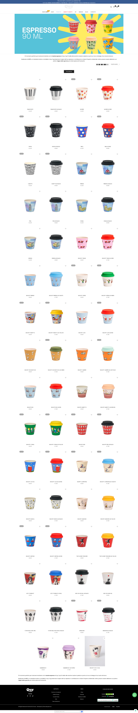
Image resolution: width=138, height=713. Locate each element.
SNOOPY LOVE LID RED (107, 332)
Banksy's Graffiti (82, 696)
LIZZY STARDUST (30, 593)
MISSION (81, 12)
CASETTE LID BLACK (56, 184)
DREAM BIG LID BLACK (108, 630)
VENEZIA (30, 258)
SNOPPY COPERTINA (82, 481)
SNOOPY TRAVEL (82, 258)
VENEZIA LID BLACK (56, 258)
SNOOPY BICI (30, 407)
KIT (75, 12)
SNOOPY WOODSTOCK (30, 370)
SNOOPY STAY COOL (95, 668)
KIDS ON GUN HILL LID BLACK (82, 593)
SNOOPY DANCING (81, 519)
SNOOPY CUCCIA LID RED (56, 481)
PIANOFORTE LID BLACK (56, 109)
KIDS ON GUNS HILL (107, 593)
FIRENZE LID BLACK (108, 184)
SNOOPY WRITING (30, 556)
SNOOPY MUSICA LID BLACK (56, 519)
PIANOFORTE (30, 109)
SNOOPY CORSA (30, 444)
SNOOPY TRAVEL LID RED (108, 258)
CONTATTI (93, 12)
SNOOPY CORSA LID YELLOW (56, 444)
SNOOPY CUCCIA (30, 481)
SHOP (52, 12)
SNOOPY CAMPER (82, 370)
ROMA (81, 221)
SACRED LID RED (108, 109)
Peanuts (82, 694)
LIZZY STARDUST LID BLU (56, 593)
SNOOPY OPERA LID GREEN (108, 295)
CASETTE (30, 184)
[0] (114, 7)
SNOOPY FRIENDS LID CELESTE (56, 295)
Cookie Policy (56, 696)
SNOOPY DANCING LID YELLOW (107, 519)
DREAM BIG (82, 630)
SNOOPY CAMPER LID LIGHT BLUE (108, 370)
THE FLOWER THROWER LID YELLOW (107, 556)
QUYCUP (32, 706)
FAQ (56, 699)
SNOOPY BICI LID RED (56, 407)
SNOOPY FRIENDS (30, 295)
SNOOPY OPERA (82, 295)
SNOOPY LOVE (81, 332)
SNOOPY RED (82, 444)
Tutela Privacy (56, 694)
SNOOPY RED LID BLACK (107, 444)
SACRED (82, 109)
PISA (30, 221)
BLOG (86, 12)
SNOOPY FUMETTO (30, 332)
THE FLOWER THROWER (81, 556)
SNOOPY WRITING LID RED (56, 556)
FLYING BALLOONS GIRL (30, 630)
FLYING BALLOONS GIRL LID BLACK (56, 630)
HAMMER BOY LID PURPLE (69, 668)
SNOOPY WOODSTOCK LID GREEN (56, 370)
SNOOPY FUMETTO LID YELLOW (56, 332)
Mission (82, 699)
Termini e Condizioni (56, 692)
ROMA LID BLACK (108, 221)
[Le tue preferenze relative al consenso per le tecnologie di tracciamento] (135, 710)
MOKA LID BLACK (56, 146)
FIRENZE (82, 184)
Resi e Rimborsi (56, 701)
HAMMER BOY (43, 668)
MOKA (30, 146)
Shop (82, 692)
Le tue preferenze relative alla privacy (72, 711)
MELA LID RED (108, 146)
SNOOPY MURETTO (82, 407)
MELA (82, 146)
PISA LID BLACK (56, 221)
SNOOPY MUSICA (30, 519)
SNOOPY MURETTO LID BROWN (107, 407)
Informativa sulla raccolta (59, 711)
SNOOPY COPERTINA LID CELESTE (108, 481)
